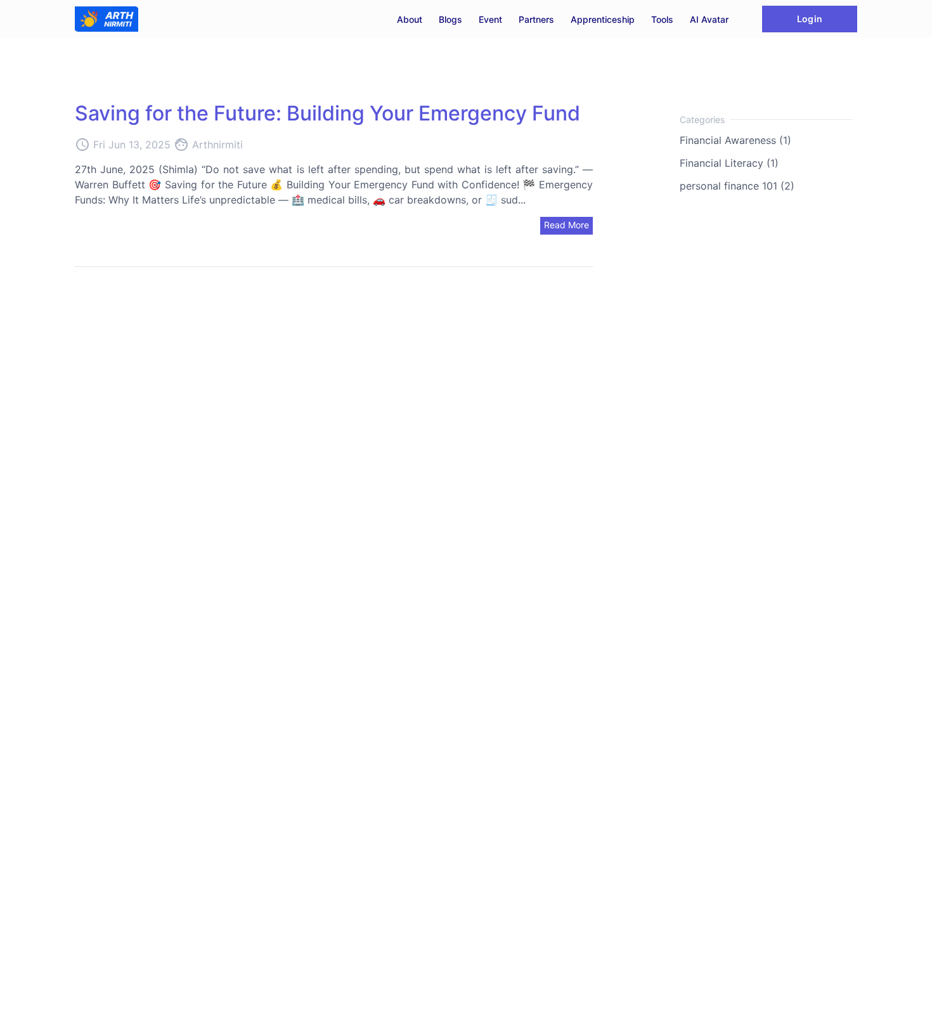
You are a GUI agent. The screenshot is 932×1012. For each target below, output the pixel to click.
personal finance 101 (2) (737, 185)
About (409, 19)
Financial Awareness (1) (735, 140)
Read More (566, 224)
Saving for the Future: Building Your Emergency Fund (327, 113)
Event (490, 19)
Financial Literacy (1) (729, 163)
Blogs (450, 19)
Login (809, 18)
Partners (536, 19)
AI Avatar (709, 19)
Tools (662, 19)
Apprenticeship (603, 19)
